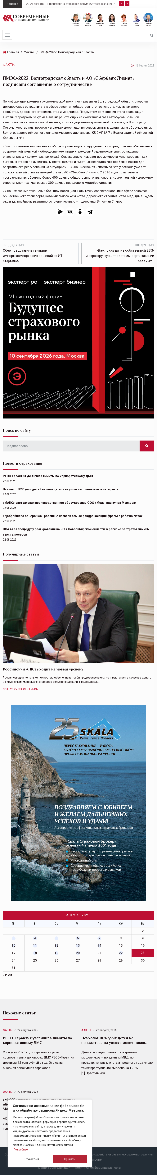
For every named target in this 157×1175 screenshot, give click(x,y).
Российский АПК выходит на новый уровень (43, 669)
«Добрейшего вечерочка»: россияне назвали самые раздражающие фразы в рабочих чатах (72, 516)
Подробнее (21, 1149)
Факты (29, 52)
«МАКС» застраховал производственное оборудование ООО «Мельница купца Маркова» (70, 503)
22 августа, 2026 (27, 1030)
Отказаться (32, 1159)
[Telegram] (90, 211)
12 (56, 945)
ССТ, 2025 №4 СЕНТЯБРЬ (20, 689)
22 (121, 953)
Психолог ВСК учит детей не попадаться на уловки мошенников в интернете (61, 489)
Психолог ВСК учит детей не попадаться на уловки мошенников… (114, 1040)
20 (78, 953)
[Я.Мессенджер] (60, 211)
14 (99, 945)
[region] (50, 1133)
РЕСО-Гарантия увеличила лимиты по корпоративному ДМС (48, 476)
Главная (13, 52)
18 (35, 953)
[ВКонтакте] (70, 211)
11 (35, 945)
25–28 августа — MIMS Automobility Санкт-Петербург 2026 (88, 3)
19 (56, 953)
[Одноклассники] (80, 211)
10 (14, 945)
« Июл (7, 975)
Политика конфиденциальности (98, 1167)
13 (78, 945)
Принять (69, 1159)
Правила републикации (53, 1167)
